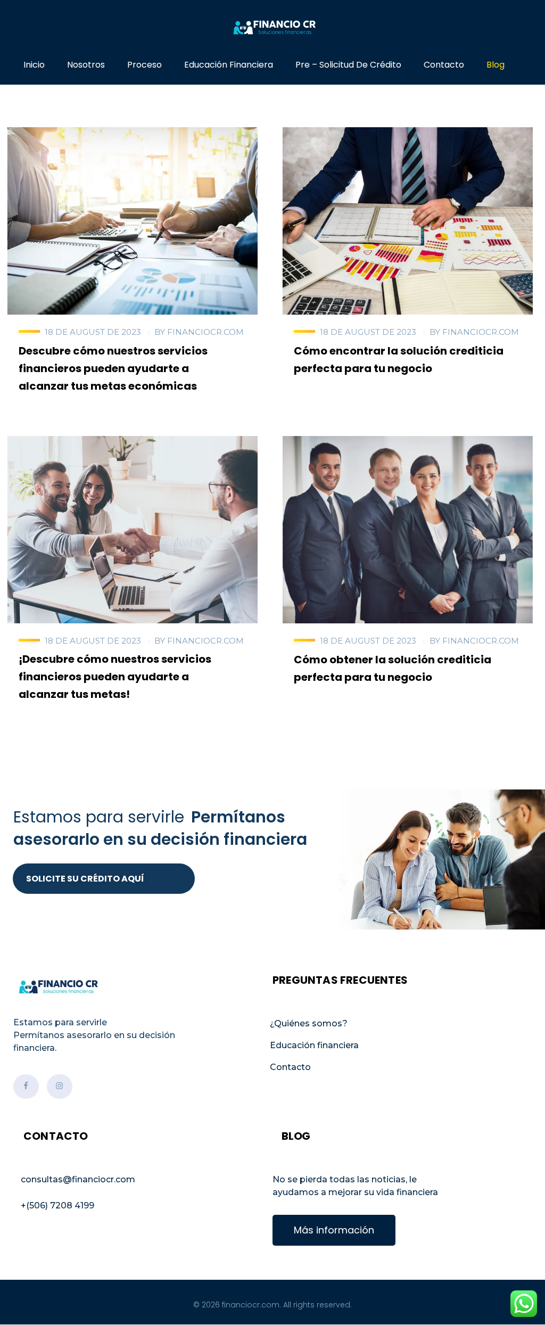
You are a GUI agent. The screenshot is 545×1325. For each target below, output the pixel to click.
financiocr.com (205, 332)
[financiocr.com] (273, 27)
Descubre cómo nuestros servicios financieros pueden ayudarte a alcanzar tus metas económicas (113, 368)
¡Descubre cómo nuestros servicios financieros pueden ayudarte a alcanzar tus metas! (115, 677)
